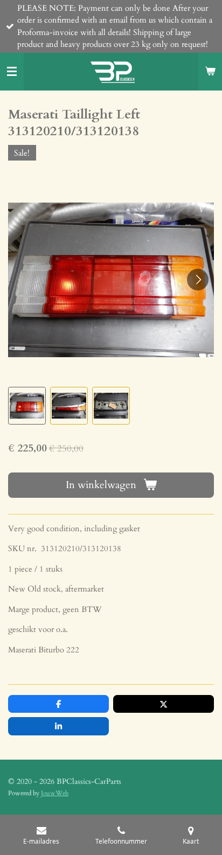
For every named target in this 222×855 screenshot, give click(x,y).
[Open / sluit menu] (12, 72)
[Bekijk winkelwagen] (210, 72)
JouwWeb (54, 793)
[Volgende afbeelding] (198, 279)
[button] (27, 406)
